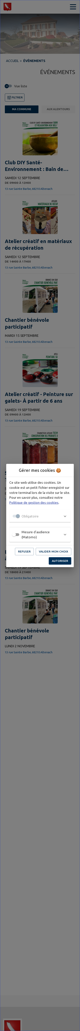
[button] (40, 516)
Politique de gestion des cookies (33, 502)
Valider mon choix (53, 551)
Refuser (24, 551)
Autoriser (60, 560)
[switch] (14, 534)
